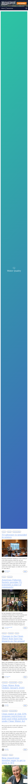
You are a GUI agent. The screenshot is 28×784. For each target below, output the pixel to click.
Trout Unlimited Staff (8, 627)
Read (25, 571)
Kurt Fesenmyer (7, 676)
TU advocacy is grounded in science (14, 536)
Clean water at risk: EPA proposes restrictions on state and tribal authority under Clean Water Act (14, 717)
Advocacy (4, 633)
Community (10, 577)
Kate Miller (6, 705)
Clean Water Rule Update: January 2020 (13, 687)
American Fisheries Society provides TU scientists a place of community (12, 583)
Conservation (10, 633)
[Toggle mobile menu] (21, 8)
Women (10, 755)
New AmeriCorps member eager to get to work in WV (13, 760)
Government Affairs (16, 531)
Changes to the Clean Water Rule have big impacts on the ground (13, 638)
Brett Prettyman (7, 571)
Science (3, 531)
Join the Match (21, 3)
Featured (9, 531)
